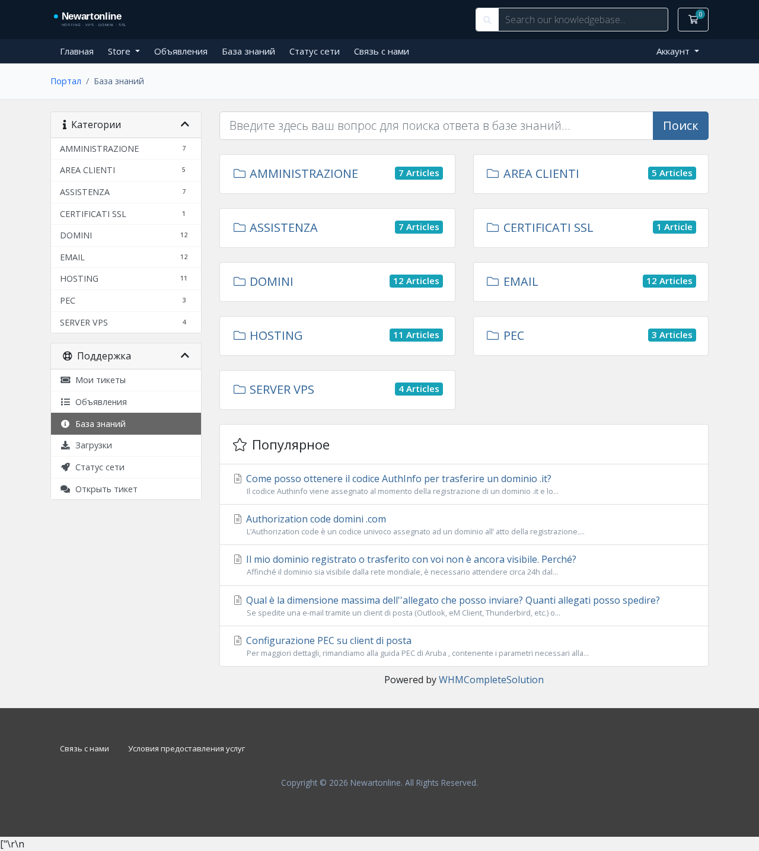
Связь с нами (381, 51)
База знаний (248, 51)
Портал (65, 81)
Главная (77, 51)
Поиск (681, 125)
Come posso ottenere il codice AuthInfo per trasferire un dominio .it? (401, 484)
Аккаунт (674, 51)
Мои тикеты (98, 379)
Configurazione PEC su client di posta (416, 646)
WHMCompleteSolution (491, 679)
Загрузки (91, 445)
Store (120, 51)
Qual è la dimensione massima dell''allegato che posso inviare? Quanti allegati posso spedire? (452, 606)
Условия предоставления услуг (186, 748)
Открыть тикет (104, 489)
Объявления (181, 51)
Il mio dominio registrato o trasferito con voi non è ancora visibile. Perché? (410, 565)
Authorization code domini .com (414, 524)
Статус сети (314, 51)
